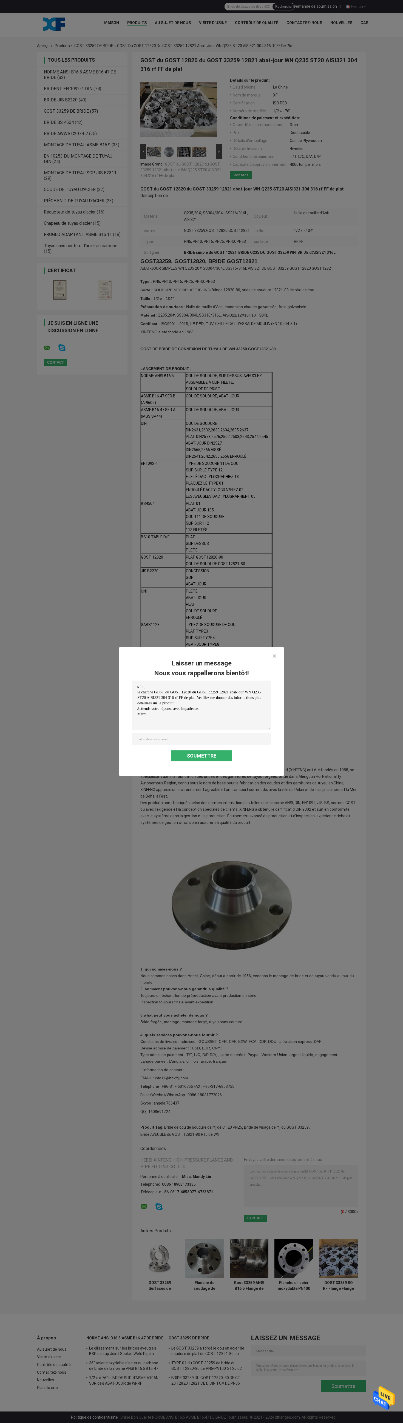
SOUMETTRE (201, 756)
